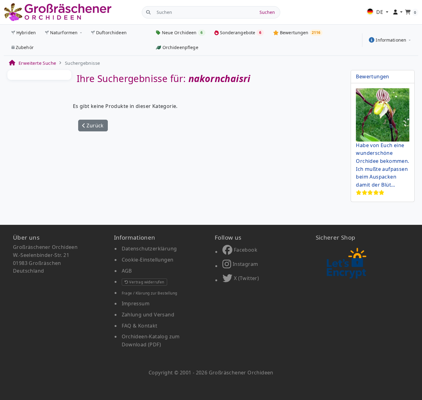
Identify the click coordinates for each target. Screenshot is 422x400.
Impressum (136, 303)
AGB (127, 270)
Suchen (267, 12)
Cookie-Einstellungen (148, 259)
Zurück (94, 125)
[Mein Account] (398, 12)
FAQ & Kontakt (140, 325)
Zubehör (25, 47)
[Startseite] (11, 63)
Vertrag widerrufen (146, 282)
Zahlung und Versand (148, 314)
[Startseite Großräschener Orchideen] (58, 12)
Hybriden (26, 32)
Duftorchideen (111, 32)
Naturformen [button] (64, 32)
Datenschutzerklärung (149, 248)
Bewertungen (372, 76)
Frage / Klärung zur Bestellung (149, 293)
